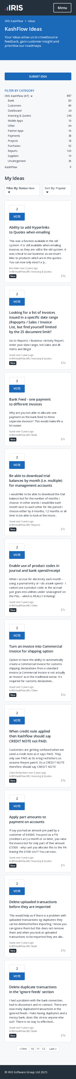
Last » (53, 1049)
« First (23, 1049)
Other (35, 605)
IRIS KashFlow (14, 21)
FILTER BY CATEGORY (19, 90)
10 (32, 1049)
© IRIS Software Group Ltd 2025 (26, 1072)
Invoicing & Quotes (42, 271)
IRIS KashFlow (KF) (20, 271)
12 (43, 1049)
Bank (34, 435)
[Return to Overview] (14, 7)
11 (38, 1049)
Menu (62, 7)
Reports (36, 525)
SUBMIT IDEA (38, 76)
